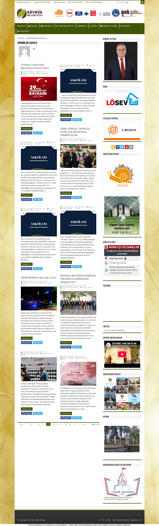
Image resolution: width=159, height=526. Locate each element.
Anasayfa (21, 38)
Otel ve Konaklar (59, 2)
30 (66, 424)
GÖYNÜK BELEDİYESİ (64, 26)
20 (39, 424)
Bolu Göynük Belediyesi (120, 520)
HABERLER (81, 26)
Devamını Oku (26, 128)
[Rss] (118, 2)
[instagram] (127, 2)
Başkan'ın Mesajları (28, 73)
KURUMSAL (47, 26)
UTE (140, 520)
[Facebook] (120, 2)
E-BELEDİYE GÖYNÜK (110, 118)
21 (44, 424)
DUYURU (93, 26)
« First (21, 424)
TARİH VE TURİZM (110, 26)
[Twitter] (122, 2)
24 (57, 424)
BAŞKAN (33, 26)
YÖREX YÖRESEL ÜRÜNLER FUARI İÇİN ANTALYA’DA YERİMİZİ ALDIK (74, 132)
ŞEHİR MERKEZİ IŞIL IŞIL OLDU (38, 277)
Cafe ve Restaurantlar (75, 2)
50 (75, 424)
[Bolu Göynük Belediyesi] (30, 13)
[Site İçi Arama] (142, 2)
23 (53, 424)
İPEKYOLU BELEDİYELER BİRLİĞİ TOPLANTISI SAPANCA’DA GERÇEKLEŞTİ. (78, 279)
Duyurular (91, 65)
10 (31, 424)
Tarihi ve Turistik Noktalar (93, 2)
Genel (64, 140)
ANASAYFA (21, 26)
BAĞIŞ (105, 87)
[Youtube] (125, 2)
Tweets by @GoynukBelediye (114, 330)
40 (70, 424)
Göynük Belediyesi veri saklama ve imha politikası (47, 525)
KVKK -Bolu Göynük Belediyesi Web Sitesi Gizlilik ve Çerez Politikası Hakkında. (100, 525)
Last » (85, 424)
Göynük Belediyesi (28, 71)
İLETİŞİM (125, 26)
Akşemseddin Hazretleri (42, 2)
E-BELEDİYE (24, 31)
